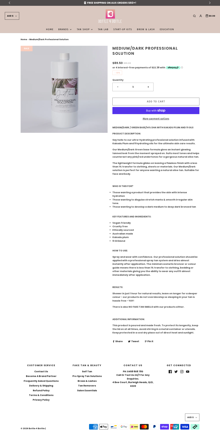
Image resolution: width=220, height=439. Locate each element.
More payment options (156, 118)
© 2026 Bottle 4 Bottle (33, 428)
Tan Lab (103, 29)
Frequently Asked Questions (41, 381)
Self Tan (87, 371)
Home (49, 29)
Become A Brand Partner (41, 376)
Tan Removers (87, 385)
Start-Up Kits (122, 29)
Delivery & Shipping (41, 385)
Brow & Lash (146, 29)
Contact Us (41, 371)
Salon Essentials (87, 390)
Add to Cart (156, 101)
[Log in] (201, 16)
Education (167, 29)
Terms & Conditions (41, 395)
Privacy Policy (41, 399)
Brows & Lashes (87, 381)
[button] (12, 16)
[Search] (194, 16)
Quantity (118, 80)
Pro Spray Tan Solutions (87, 376)
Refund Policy (41, 390)
